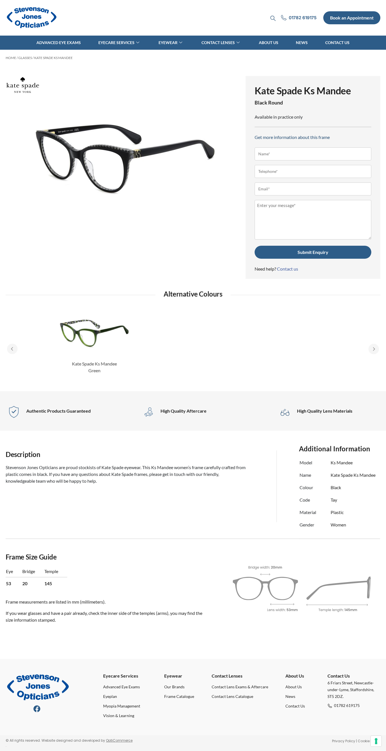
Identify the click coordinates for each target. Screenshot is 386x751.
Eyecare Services (116, 42)
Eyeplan (110, 696)
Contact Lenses (218, 42)
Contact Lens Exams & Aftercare (240, 686)
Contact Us (337, 42)
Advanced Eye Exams (58, 42)
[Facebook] (36, 708)
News (302, 42)
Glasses (25, 58)
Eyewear (168, 42)
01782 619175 (347, 705)
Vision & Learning (118, 715)
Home (11, 58)
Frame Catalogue (179, 696)
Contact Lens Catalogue (232, 696)
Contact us (287, 268)
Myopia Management (121, 706)
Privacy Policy (343, 741)
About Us (268, 42)
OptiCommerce (119, 740)
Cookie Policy (369, 741)
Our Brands (174, 686)
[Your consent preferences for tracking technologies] (376, 741)
